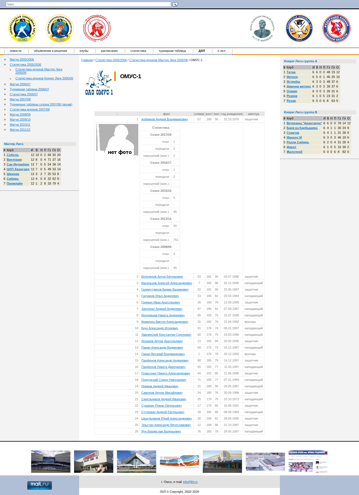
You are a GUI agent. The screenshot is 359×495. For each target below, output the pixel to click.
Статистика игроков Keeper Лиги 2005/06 (44, 78)
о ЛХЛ (221, 50)
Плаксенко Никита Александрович (165, 373)
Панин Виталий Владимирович (163, 354)
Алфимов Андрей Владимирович (164, 119)
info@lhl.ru (190, 482)
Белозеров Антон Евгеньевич (162, 276)
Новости (15, 50)
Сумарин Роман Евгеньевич (161, 405)
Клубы (84, 50)
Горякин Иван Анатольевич (160, 302)
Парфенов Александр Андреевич (164, 360)
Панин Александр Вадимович (162, 347)
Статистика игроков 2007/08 (30, 109)
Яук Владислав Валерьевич (161, 431)
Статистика (138, 50)
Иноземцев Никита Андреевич (163, 315)
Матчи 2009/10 (20, 119)
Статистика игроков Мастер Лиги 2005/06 (158, 60)
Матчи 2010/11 (20, 124)
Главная (87, 60)
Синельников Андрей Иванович (163, 399)
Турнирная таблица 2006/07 (29, 89)
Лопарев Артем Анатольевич (162, 341)
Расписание (109, 50)
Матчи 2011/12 (20, 129)
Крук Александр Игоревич (159, 328)
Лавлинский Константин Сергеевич (166, 334)
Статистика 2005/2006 (25, 64)
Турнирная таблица (172, 50)
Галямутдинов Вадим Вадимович (164, 289)
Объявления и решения (50, 50)
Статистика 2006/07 (24, 94)
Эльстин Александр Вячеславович (166, 425)
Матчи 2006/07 (20, 84)
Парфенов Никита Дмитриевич (163, 367)
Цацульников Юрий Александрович (166, 418)
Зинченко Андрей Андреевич (161, 308)
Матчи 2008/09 (20, 114)
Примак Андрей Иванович (159, 386)
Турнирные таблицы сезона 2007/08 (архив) (41, 104)
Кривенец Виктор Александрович (164, 321)
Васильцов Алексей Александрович (166, 283)
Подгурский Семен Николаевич (163, 379)
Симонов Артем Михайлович (162, 392)
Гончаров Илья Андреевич (160, 296)
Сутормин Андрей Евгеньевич (162, 412)
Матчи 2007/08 (20, 99)
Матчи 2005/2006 (22, 59)
